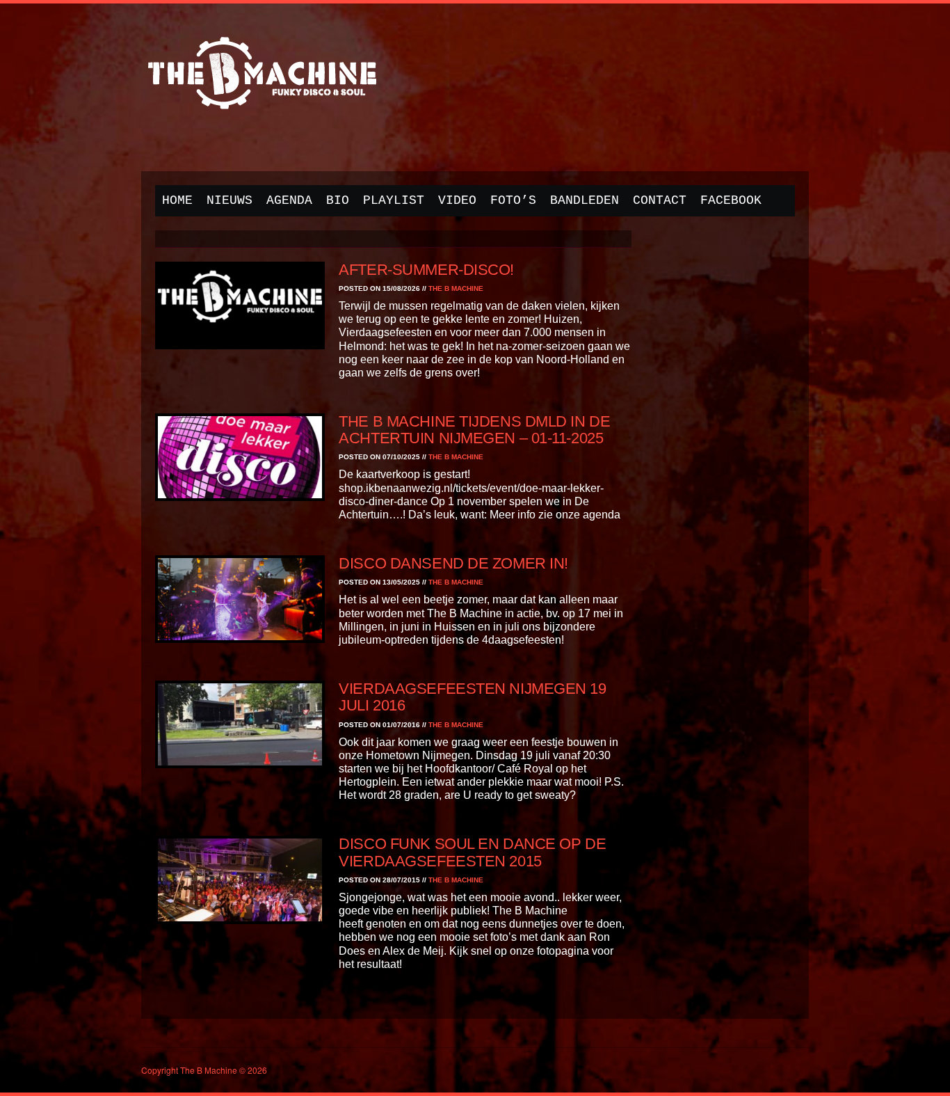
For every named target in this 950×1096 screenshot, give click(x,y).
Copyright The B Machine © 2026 (204, 1070)
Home (177, 200)
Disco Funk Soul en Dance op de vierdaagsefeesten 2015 (472, 852)
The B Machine (455, 288)
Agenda (289, 200)
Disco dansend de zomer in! (453, 563)
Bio (337, 200)
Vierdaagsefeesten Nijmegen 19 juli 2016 (472, 697)
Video (457, 200)
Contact (659, 200)
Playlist (393, 200)
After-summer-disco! (426, 269)
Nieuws (229, 200)
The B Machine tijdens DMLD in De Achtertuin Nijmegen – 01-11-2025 (474, 430)
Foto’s (513, 200)
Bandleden (584, 200)
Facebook (731, 200)
